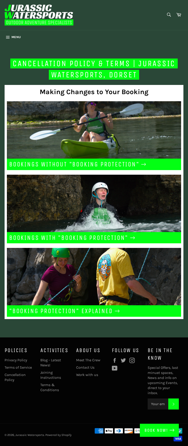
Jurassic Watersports (29, 435)
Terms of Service (18, 367)
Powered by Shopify (58, 435)
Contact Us (85, 367)
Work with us (87, 375)
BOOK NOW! (157, 430)
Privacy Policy (16, 360)
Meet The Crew (88, 360)
